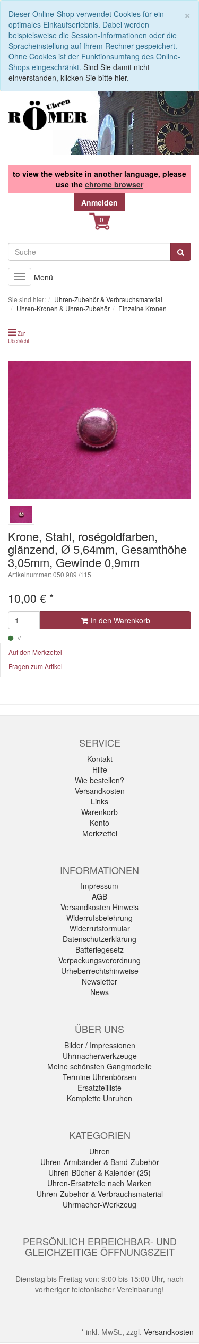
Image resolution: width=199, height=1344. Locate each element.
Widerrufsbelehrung (99, 917)
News (99, 992)
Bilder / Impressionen (99, 1045)
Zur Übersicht (18, 337)
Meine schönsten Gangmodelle (99, 1066)
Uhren (99, 1151)
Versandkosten (100, 790)
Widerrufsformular (100, 928)
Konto (99, 822)
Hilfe (99, 769)
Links (99, 801)
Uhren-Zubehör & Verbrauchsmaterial (100, 1193)
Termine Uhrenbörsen (99, 1077)
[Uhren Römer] (48, 114)
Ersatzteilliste (99, 1087)
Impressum (99, 885)
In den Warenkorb (119, 620)
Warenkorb (99, 812)
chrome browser (114, 184)
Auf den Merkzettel (35, 651)
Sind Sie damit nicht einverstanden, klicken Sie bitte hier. (79, 72)
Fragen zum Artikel (35, 666)
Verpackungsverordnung (99, 960)
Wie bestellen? (99, 780)
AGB (99, 896)
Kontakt (100, 759)
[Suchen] (180, 252)
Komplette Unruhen (99, 1098)
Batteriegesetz (99, 949)
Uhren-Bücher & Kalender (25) (99, 1172)
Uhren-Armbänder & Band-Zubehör (99, 1162)
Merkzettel (99, 833)
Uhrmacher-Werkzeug (99, 1204)
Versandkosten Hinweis (99, 907)
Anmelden (99, 202)
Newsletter (99, 981)
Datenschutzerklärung (99, 939)
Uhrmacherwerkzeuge (100, 1055)
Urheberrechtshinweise (100, 970)
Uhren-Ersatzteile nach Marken (99, 1183)
